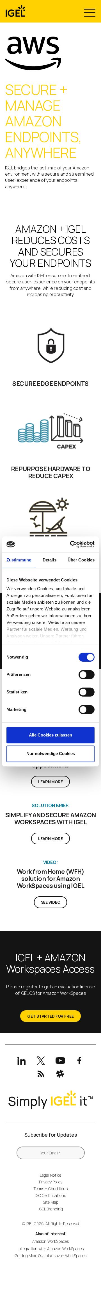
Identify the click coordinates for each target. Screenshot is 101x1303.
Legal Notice (50, 1175)
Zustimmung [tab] (18, 560)
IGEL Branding (50, 1209)
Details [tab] (49, 560)
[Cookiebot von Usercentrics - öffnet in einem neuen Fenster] (71, 544)
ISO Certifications (50, 1195)
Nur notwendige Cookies (50, 753)
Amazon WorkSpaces (50, 1241)
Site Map (50, 1202)
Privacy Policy (50, 1182)
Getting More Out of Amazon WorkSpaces (50, 1255)
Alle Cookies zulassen (50, 735)
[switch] (87, 674)
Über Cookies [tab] (81, 560)
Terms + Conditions (50, 1188)
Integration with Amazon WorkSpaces (51, 1248)
